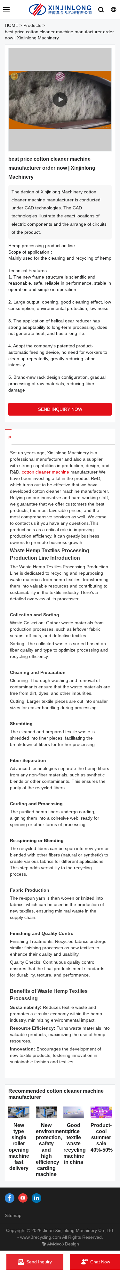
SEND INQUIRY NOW (60, 409)
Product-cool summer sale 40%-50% (102, 1138)
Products (32, 25)
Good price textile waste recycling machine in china (74, 1144)
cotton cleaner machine (45, 471)
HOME (11, 25)
